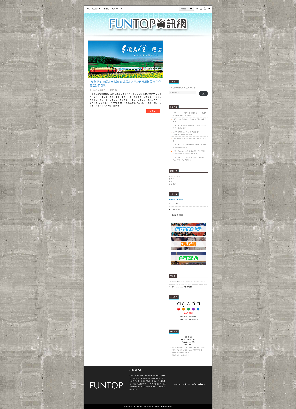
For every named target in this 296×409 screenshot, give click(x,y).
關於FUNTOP (116, 9)
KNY (170, 281)
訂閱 (203, 94)
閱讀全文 (153, 111)
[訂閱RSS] (209, 9)
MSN (205, 284)
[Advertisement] (188, 56)
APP (172, 179)
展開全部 (172, 199)
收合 (178, 176)
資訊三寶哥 (114, 90)
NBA (170, 284)
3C (197, 284)
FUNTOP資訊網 (148, 26)
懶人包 (94, 90)
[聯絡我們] (200, 9)
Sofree (169, 406)
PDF (197, 281)
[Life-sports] (188, 235)
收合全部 (180, 199)
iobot (180, 284)
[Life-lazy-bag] (188, 264)
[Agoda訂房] (188, 310)
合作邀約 (106, 9)
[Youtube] (205, 9)
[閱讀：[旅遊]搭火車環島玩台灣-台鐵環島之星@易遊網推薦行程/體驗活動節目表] (125, 59)
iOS (178, 281)
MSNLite (202, 281)
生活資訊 (102, 90)
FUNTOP (156, 406)
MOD (181, 287)
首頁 (88, 9)
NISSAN (193, 284)
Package (175, 284)
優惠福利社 (188, 337)
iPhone (177, 287)
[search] (191, 8)
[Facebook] (196, 8)
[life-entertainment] (188, 250)
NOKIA (183, 281)
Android (188, 287)
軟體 (172, 181)
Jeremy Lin (186, 284)
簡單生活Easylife (188, 342)
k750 (194, 281)
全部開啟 (172, 176)
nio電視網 (189, 281)
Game (201, 284)
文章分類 (95, 9)
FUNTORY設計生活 (188, 339)
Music (174, 281)
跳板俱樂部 (188, 344)
